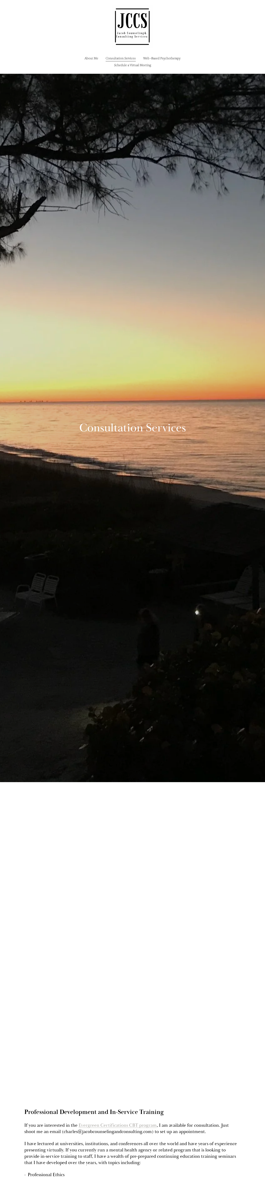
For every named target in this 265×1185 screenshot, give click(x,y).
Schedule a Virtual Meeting (132, 65)
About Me (91, 58)
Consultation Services (121, 58)
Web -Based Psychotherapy (161, 58)
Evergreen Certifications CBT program (118, 1125)
